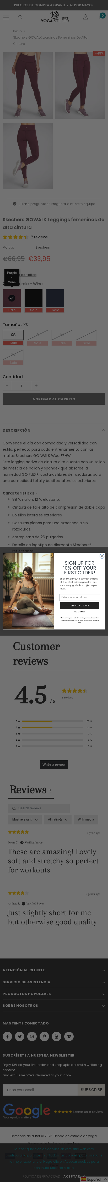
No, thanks (79, 611)
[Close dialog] (102, 556)
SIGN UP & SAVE (80, 605)
